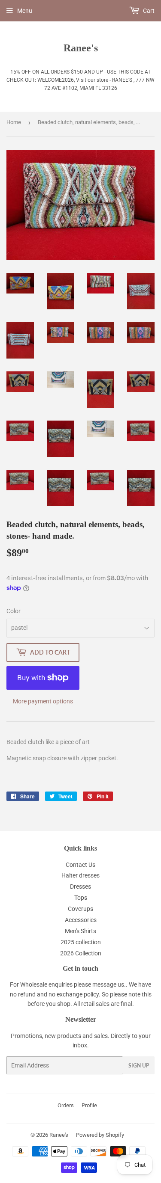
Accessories (81, 919)
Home (13, 122)
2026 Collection (80, 953)
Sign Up (138, 1065)
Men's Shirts (80, 931)
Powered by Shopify (100, 1135)
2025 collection (81, 942)
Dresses (80, 886)
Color (13, 611)
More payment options (43, 701)
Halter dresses (80, 875)
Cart (148, 10)
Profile (89, 1105)
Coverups (80, 908)
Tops (80, 897)
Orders (66, 1105)
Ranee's (81, 47)
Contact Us (80, 864)
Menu (24, 10)
